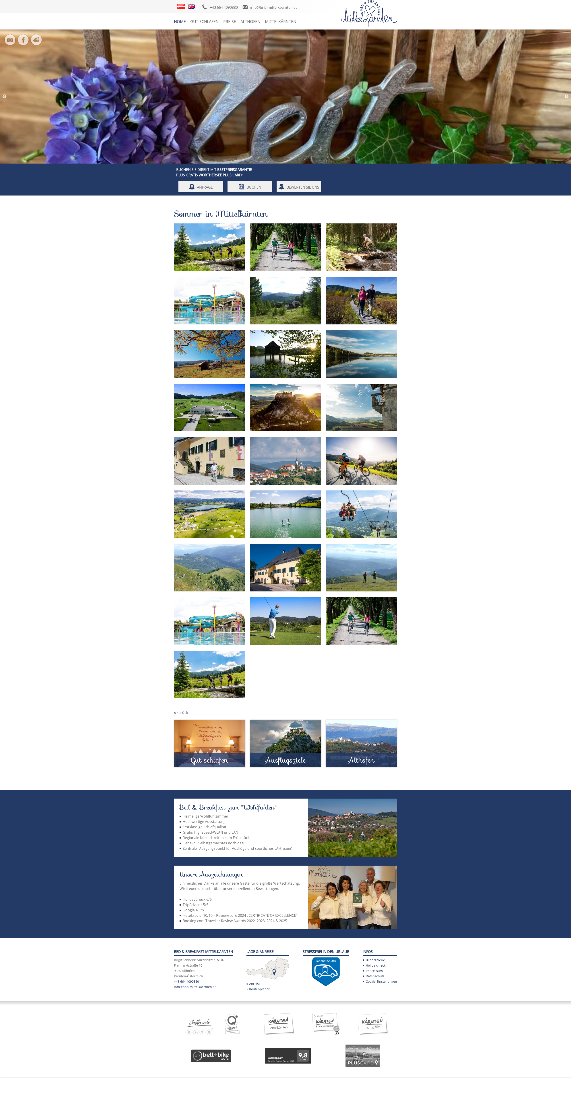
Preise (229, 21)
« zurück (181, 712)
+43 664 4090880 (224, 7)
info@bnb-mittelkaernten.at (273, 7)
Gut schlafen (204, 21)
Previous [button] (4, 96)
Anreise (255, 984)
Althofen (250, 21)
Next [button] (566, 96)
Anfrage (205, 187)
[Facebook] (24, 42)
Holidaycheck (375, 965)
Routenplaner (259, 989)
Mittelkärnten (280, 21)
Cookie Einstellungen (381, 981)
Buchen (254, 187)
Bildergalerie (375, 960)
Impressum (374, 971)
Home (180, 21)
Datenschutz (375, 976)
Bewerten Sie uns (303, 187)
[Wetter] (37, 42)
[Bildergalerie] (11, 42)
